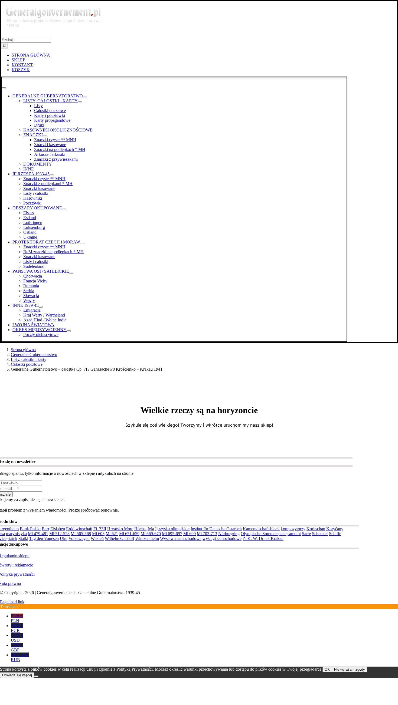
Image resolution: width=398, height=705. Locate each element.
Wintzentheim (147, 538)
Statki (23, 538)
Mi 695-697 (172, 533)
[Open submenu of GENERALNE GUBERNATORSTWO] (85, 97)
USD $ (17, 638)
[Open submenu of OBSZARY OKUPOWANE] (64, 209)
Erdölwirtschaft (79, 528)
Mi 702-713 (207, 533)
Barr (45, 528)
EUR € (17, 628)
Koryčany (334, 528)
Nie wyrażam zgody (349, 669)
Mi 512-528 (59, 533)
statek (12, 538)
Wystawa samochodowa (180, 538)
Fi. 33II (99, 528)
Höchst (140, 528)
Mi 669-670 (151, 533)
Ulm (63, 538)
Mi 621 (112, 533)
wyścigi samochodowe (222, 538)
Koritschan (315, 528)
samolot (294, 533)
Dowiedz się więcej (17, 675)
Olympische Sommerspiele (263, 533)
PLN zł (17, 618)
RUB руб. (20, 657)
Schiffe (335, 533)
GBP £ (17, 647)
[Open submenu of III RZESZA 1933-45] (52, 175)
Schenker (320, 533)
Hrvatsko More (120, 528)
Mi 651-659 (129, 533)
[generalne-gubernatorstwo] (55, 34)
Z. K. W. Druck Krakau (263, 538)
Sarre (306, 533)
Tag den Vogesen (44, 538)
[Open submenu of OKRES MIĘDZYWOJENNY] (69, 331)
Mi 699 (189, 533)
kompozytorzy (293, 528)
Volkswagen (79, 538)
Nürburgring (229, 533)
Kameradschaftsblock (261, 528)
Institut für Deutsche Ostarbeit (216, 528)
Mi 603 (98, 533)
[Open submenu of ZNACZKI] (45, 136)
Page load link (12, 601)
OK (327, 669)
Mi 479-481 (38, 533)
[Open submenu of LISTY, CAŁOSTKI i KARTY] (80, 102)
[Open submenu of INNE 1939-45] (40, 307)
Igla (151, 528)
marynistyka (16, 533)
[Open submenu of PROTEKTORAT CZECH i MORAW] (82, 243)
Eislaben (57, 528)
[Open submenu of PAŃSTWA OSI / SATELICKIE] (71, 273)
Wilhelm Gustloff (119, 538)
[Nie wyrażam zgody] (36, 676)
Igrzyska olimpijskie (172, 528)
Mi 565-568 (81, 533)
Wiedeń (97, 538)
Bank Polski (30, 528)
